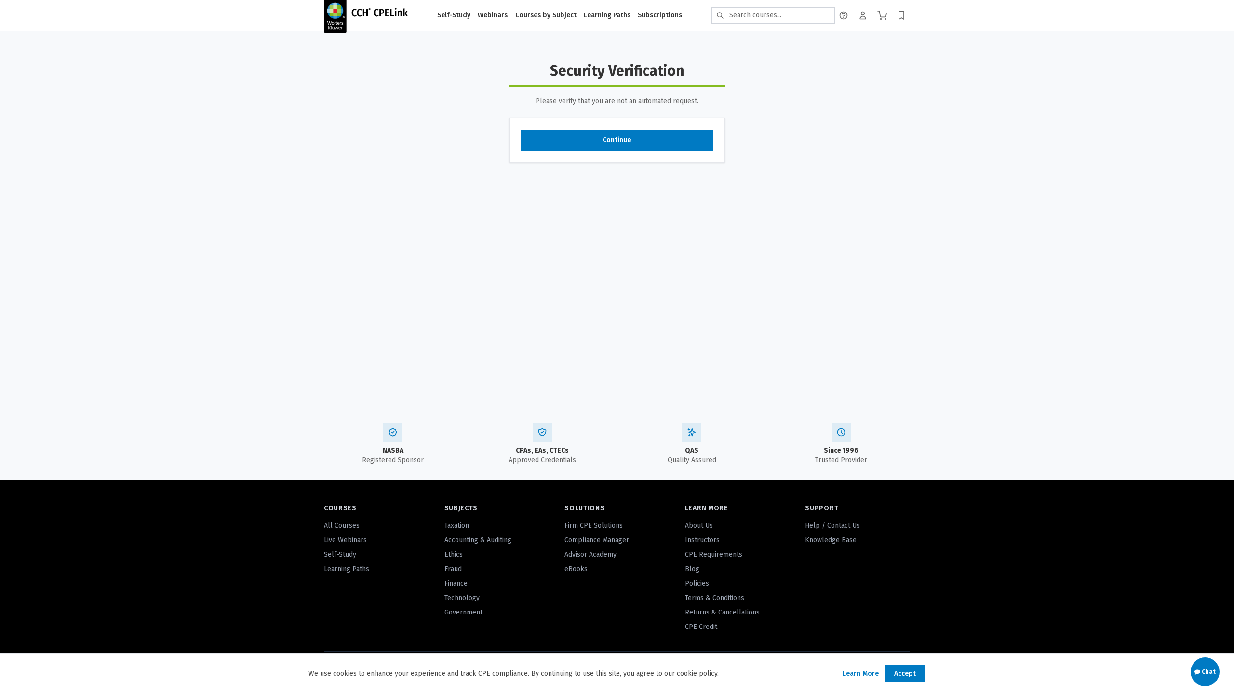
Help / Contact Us (832, 525)
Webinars (493, 15)
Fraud (453, 569)
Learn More (861, 673)
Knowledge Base (831, 540)
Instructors (702, 540)
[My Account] (863, 15)
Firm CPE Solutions (593, 525)
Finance (456, 583)
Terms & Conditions (714, 598)
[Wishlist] (901, 15)
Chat (1208, 671)
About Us (699, 525)
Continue (617, 140)
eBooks (576, 569)
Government (463, 612)
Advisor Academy (590, 554)
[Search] (720, 15)
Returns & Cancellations (722, 612)
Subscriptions (660, 15)
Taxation (456, 525)
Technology (462, 598)
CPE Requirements (713, 554)
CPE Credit (701, 627)
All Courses (342, 525)
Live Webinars (345, 540)
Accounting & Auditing (477, 540)
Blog (692, 569)
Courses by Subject (546, 15)
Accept (905, 673)
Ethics (453, 554)
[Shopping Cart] (882, 15)
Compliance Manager (596, 540)
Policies (697, 583)
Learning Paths (607, 15)
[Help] (843, 15)
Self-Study (453, 15)
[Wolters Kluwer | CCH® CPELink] (366, 15)
